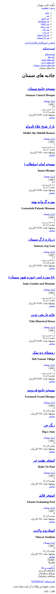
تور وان (45, 29)
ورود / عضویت (48, 8)
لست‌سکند (49, 48)
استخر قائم (47, 495)
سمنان (46, 101)
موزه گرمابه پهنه (43, 202)
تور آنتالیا (45, 24)
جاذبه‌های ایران (48, 62)
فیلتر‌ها (51, 559)
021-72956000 (37, 581)
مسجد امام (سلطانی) (39, 164)
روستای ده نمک (44, 352)
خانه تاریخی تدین (43, 315)
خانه (47, 13)
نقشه (51, 104)
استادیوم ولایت (44, 530)
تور (47, 16)
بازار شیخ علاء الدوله (40, 126)
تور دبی (45, 32)
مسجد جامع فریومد (41, 390)
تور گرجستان (43, 35)
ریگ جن (49, 425)
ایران (52, 101)
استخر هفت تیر (44, 460)
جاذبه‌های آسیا (48, 60)
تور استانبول (43, 21)
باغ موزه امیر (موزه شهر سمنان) (31, 277)
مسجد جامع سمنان (41, 89)
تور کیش (45, 18)
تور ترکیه (45, 27)
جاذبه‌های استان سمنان (44, 65)
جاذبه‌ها (51, 57)
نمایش (52, 117)
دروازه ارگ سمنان (41, 239)
